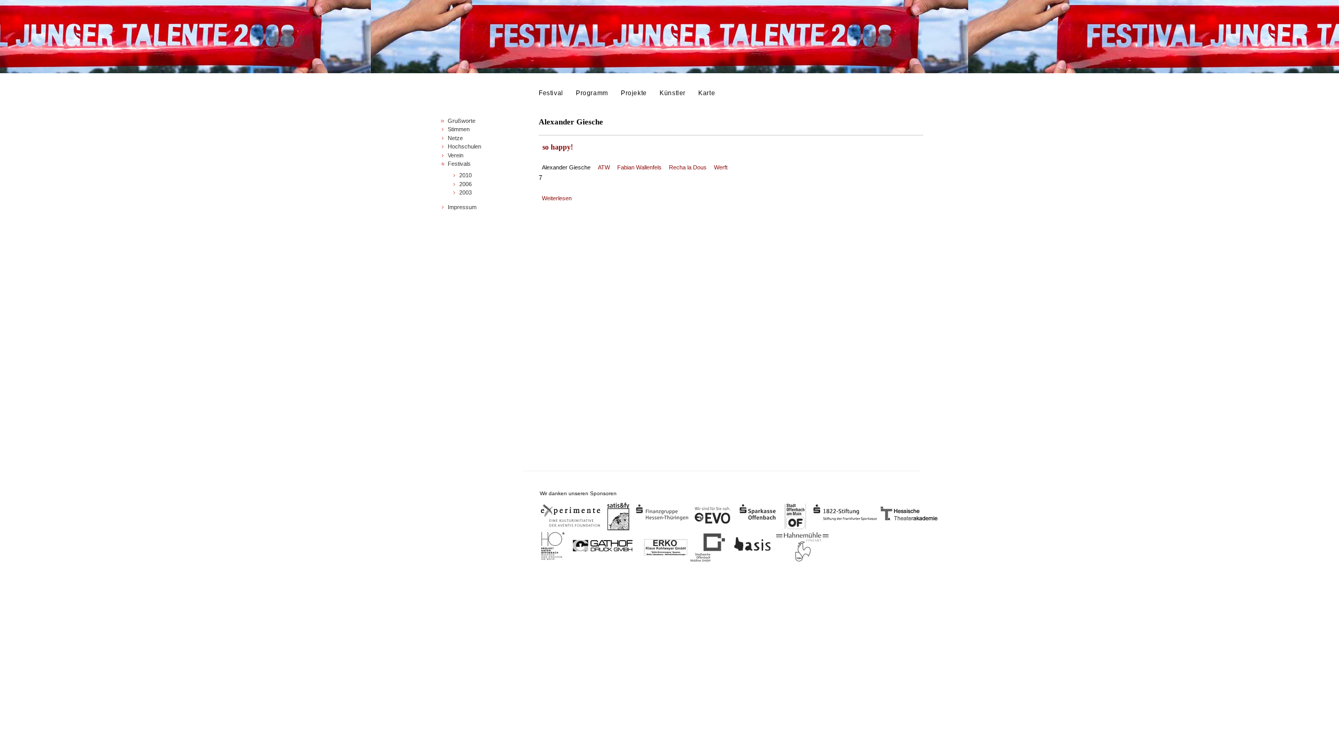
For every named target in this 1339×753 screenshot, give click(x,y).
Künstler (673, 93)
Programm (592, 93)
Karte (706, 93)
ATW (604, 167)
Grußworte (461, 121)
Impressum (462, 207)
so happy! (557, 147)
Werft (721, 167)
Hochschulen (464, 146)
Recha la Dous (688, 167)
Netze (455, 138)
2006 (465, 184)
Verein (455, 155)
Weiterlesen (557, 198)
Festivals (459, 164)
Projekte (634, 93)
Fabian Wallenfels (639, 167)
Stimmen (459, 129)
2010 (465, 175)
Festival (551, 93)
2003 (465, 192)
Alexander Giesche (566, 167)
